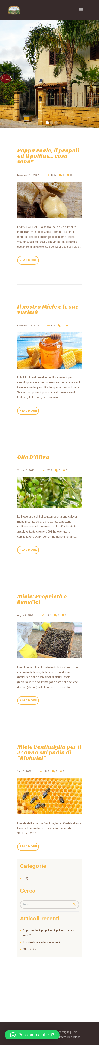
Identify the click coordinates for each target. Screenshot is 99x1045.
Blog (26, 878)
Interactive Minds (69, 1037)
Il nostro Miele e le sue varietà (48, 309)
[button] (32, 1034)
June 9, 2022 (24, 771)
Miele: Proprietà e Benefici (42, 599)
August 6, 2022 (25, 615)
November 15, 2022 (28, 175)
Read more (28, 260)
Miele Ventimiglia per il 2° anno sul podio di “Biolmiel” (49, 752)
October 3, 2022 (26, 470)
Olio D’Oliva (33, 457)
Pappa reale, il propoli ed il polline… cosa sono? (48, 156)
